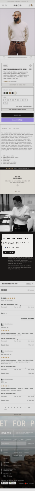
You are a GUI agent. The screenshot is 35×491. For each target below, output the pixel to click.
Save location (9, 252)
